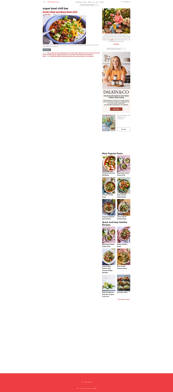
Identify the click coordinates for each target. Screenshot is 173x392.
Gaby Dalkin (47, 14)
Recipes (84, 2)
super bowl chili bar (80, 56)
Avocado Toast (122, 292)
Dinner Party (89, 53)
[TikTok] (123, 2)
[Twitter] (127, 2)
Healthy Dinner (74, 53)
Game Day (65, 54)
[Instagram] (121, 2)
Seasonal (90, 54)
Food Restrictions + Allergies (54, 54)
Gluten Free (82, 53)
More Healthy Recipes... (124, 299)
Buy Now (123, 129)
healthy (112, 39)
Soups (44, 56)
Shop (97, 2)
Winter (44, 54)
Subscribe (102, 2)
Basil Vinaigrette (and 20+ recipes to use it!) (108, 294)
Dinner (49, 53)
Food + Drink (75, 54)
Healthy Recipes (79, 2)
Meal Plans (90, 2)
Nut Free (95, 53)
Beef (53, 53)
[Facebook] (125, 2)
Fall (98, 53)
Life (93, 2)
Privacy (85, 388)
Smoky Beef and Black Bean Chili (60, 11)
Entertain (84, 54)
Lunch (70, 54)
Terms (89, 388)
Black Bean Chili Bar (56, 56)
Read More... (47, 49)
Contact (81, 388)
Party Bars (57, 53)
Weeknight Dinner (65, 53)
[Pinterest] (129, 2)
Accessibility (94, 388)
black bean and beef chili (68, 56)
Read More (116, 44)
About (77, 388)
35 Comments (90, 56)
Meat (80, 54)
